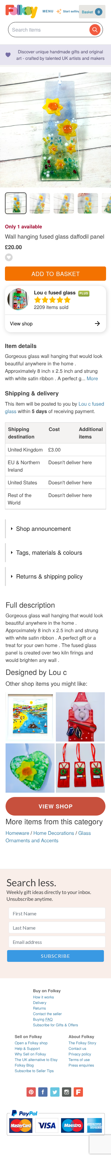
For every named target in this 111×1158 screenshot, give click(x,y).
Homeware (17, 832)
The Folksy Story (82, 1043)
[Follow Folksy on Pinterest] (31, 1092)
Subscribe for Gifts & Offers (55, 1025)
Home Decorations (53, 832)
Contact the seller (47, 1013)
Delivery (39, 1002)
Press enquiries (81, 1065)
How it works (43, 997)
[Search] (95, 29)
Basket (91, 12)
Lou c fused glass (55, 292)
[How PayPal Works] (55, 1138)
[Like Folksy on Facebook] (42, 1092)
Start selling (71, 11)
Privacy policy (79, 1054)
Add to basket (55, 274)
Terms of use (79, 1059)
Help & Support (27, 1048)
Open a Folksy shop (31, 1043)
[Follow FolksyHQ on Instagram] (66, 1092)
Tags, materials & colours (49, 552)
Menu (48, 11)
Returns (39, 1008)
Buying (43, 1019)
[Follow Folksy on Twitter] (55, 1092)
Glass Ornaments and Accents (48, 836)
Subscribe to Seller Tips (34, 1070)
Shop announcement (43, 528)
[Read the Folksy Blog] (78, 1092)
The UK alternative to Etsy (36, 1059)
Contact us (77, 1048)
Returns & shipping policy (49, 576)
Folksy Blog (24, 1065)
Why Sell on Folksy (30, 1054)
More (92, 378)
